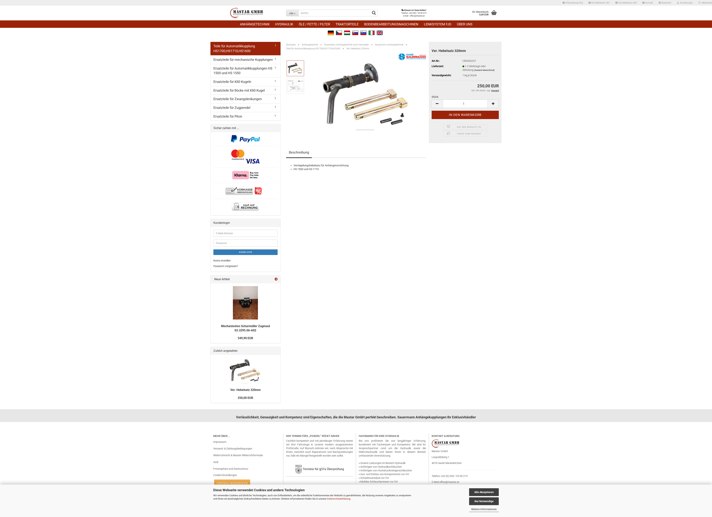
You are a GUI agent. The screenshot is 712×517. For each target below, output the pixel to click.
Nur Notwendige (484, 501)
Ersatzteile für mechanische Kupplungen (243, 60)
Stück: (435, 96)
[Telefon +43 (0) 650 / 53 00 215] (414, 13)
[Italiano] (372, 32)
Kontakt (649, 2)
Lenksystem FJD (437, 24)
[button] (665, 3)
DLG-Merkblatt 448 (627, 2)
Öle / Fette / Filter (314, 24)
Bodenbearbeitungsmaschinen (391, 24)
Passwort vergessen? (225, 266)
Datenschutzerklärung (338, 498)
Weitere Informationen (484, 509)
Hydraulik (284, 24)
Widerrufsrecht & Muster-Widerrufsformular (238, 455)
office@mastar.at (449, 481)
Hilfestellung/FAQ (574, 2)
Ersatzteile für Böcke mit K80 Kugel (239, 90)
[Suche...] (374, 13)
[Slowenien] (363, 32)
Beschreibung (299, 152)
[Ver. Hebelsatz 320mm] (366, 94)
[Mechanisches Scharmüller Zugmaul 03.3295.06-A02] (245, 303)
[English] (380, 32)
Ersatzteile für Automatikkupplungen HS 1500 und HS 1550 (242, 70)
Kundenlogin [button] (686, 2)
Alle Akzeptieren (484, 492)
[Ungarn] (347, 32)
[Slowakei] (355, 32)
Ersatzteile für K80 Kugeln (232, 82)
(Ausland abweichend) (484, 70)
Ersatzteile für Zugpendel (231, 108)
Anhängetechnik (255, 24)
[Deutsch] (331, 32)
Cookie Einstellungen (225, 475)
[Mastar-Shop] (247, 13)
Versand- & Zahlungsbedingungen (232, 448)
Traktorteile (347, 24)
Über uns (464, 24)
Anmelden (245, 252)
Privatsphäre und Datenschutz (230, 468)
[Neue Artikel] (276, 279)
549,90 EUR (245, 338)
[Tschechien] (339, 32)
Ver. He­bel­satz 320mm (245, 390)
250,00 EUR (245, 398)
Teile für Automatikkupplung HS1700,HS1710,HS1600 (234, 48)
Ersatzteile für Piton (227, 116)
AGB (215, 462)
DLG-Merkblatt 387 (600, 2)
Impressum (219, 441)
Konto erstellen (222, 260)
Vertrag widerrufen (232, 483)
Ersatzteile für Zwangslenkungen (237, 99)
